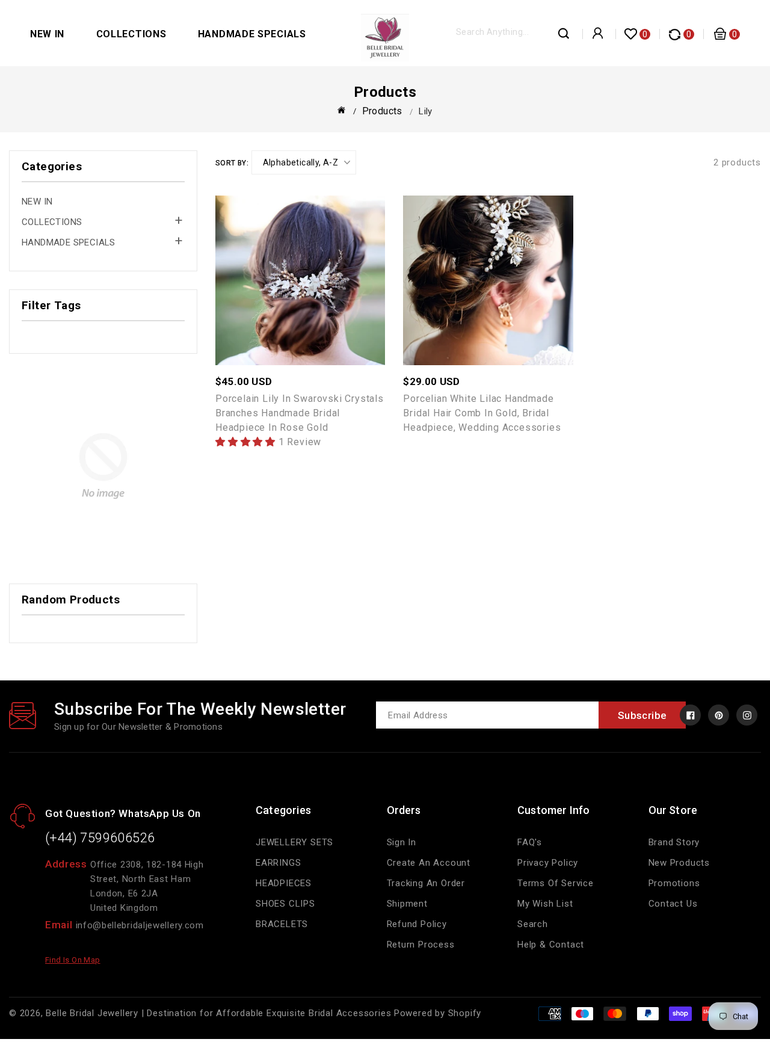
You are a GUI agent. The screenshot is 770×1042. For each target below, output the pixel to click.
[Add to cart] (327, 274)
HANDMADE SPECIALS (252, 34)
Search (532, 924)
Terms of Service (555, 883)
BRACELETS (282, 924)
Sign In (402, 842)
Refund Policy (417, 924)
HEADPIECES (284, 883)
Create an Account (429, 862)
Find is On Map (72, 959)
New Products (679, 862)
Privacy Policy (547, 862)
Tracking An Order (426, 883)
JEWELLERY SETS (294, 842)
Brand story (674, 842)
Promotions (674, 883)
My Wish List (545, 903)
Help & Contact (550, 944)
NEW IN (47, 34)
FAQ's (529, 842)
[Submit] (564, 37)
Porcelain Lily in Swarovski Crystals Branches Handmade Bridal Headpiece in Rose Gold (299, 413)
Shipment (407, 903)
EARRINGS (278, 862)
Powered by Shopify (437, 1013)
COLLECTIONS (131, 34)
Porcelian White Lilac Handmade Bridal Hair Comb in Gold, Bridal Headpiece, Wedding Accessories (482, 413)
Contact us (673, 903)
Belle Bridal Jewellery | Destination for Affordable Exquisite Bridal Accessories (218, 1013)
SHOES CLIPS (285, 903)
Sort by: (231, 163)
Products (382, 111)
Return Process (421, 944)
